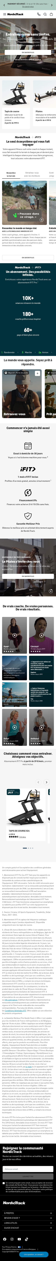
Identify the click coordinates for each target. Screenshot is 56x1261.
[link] (15, 14)
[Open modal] (37, 373)
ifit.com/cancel (11, 1000)
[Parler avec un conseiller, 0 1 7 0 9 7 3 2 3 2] (38, 14)
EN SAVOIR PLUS (28, 52)
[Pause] (42, 220)
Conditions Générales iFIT (15, 1010)
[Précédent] (4, 5)
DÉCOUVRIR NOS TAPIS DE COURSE (28, 60)
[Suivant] (52, 5)
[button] (4, 14)
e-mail (29, 1066)
